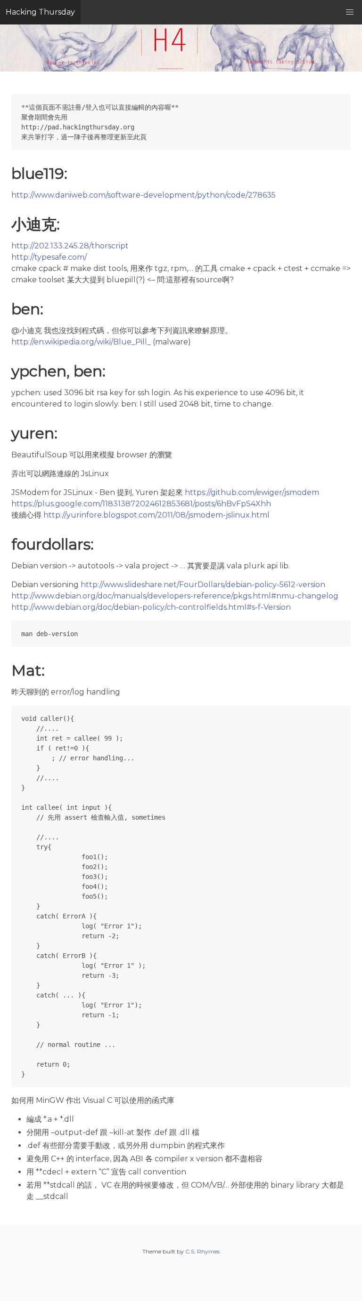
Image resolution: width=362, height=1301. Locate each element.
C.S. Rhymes (202, 1251)
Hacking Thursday (40, 12)
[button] (349, 12)
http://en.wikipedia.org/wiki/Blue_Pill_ (81, 341)
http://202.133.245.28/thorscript (70, 245)
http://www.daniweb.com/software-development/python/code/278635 (143, 195)
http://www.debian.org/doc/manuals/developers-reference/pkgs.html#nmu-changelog (174, 595)
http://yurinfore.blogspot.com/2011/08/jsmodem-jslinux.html (156, 515)
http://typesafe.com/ (49, 257)
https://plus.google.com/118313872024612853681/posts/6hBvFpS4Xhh (141, 503)
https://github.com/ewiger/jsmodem (252, 492)
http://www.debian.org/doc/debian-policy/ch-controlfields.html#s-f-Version (151, 607)
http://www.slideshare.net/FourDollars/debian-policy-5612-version (203, 584)
